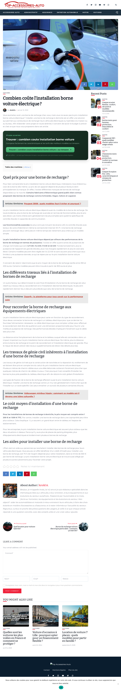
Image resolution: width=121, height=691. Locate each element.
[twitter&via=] (91, 84)
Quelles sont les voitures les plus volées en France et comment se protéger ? (14, 638)
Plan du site (73, 670)
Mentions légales (59, 670)
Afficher (27, 167)
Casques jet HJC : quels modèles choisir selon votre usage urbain (110, 141)
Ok (61, 687)
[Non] (118, 684)
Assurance (47, 12)
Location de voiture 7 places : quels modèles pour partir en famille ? (74, 636)
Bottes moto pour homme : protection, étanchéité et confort (109, 124)
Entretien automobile (67, 12)
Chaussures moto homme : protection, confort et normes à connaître (109, 158)
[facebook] (84, 84)
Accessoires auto (11, 12)
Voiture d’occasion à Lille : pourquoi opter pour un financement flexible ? (45, 636)
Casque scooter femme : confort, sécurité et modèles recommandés (109, 106)
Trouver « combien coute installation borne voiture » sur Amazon (39, 150)
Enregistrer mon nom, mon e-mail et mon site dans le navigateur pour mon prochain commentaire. (44, 585)
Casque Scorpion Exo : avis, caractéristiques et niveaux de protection (110, 176)
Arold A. (13, 110)
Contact (47, 670)
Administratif (31, 12)
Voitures (97, 12)
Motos (86, 12)
